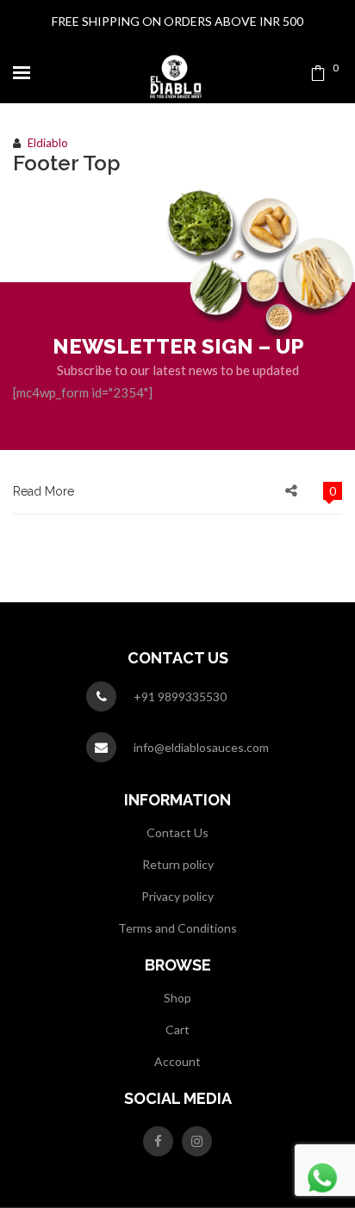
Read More (43, 491)
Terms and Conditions (177, 928)
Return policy (178, 864)
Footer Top (67, 163)
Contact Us (177, 832)
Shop (177, 997)
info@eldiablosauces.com (201, 747)
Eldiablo (48, 143)
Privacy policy (177, 896)
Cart (177, 1029)
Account (177, 1061)
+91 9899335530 (180, 696)
